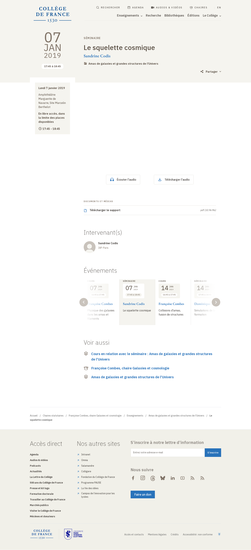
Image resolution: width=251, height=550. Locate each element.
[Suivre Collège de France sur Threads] (152, 478)
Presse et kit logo (39, 488)
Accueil (34, 415)
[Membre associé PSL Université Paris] (73, 534)
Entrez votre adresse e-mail (148, 452)
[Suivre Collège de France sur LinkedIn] (172, 478)
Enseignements (135, 415)
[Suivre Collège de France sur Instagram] (143, 478)
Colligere (86, 471)
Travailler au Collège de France (47, 499)
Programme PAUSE (91, 482)
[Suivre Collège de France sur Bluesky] (162, 478)
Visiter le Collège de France (45, 510)
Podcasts (35, 465)
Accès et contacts (134, 534)
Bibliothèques (174, 15)
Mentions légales (157, 534)
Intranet (85, 454)
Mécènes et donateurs (42, 516)
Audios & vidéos (169, 7)
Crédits (175, 534)
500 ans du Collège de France (46, 482)
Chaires (201, 7)
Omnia (84, 460)
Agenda (138, 7)
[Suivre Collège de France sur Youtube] (182, 478)
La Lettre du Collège (41, 477)
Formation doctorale (41, 493)
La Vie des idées (90, 488)
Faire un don (142, 494)
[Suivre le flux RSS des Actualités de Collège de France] (192, 478)
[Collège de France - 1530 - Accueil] (52, 14)
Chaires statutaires (53, 415)
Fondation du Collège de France (98, 477)
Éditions (193, 15)
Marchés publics (39, 505)
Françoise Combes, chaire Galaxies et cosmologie (130, 368)
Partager (212, 71)
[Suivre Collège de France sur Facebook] (133, 478)
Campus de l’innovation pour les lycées (98, 495)
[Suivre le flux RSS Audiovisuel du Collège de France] (202, 478)
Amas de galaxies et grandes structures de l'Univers (123, 63)
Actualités (36, 471)
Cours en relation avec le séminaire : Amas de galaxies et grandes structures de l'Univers (151, 356)
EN (219, 7)
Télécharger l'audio (177, 179)
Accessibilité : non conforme (198, 534)
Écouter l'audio (126, 179)
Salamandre (87, 465)
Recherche (153, 15)
